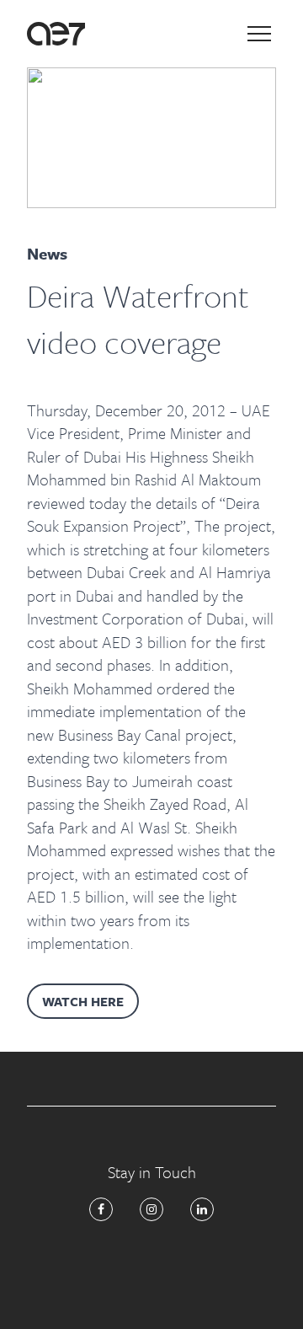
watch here (83, 1001)
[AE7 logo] (56, 34)
